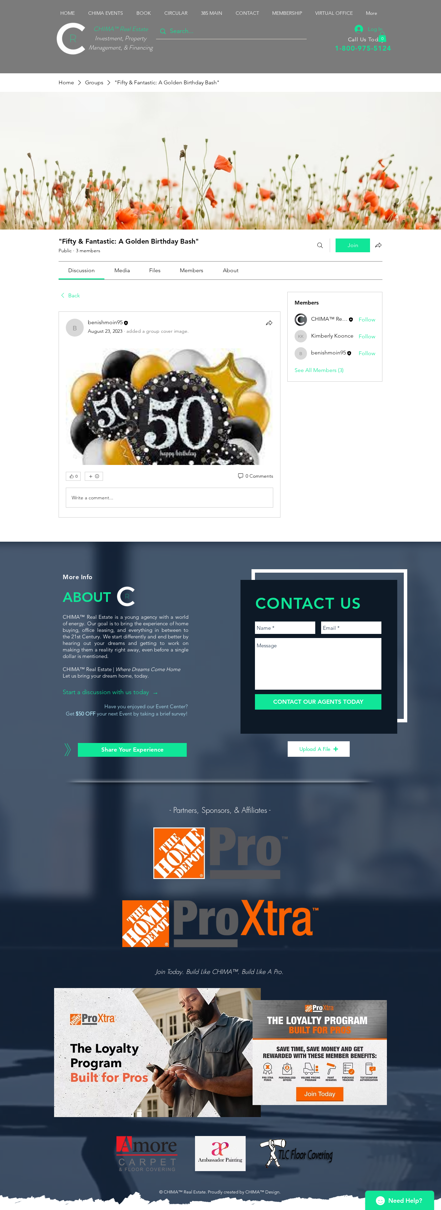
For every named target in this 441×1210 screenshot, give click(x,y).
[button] (107, 13)
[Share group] (378, 245)
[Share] (269, 323)
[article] (169, 414)
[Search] (320, 245)
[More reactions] (94, 476)
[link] (81, 270)
